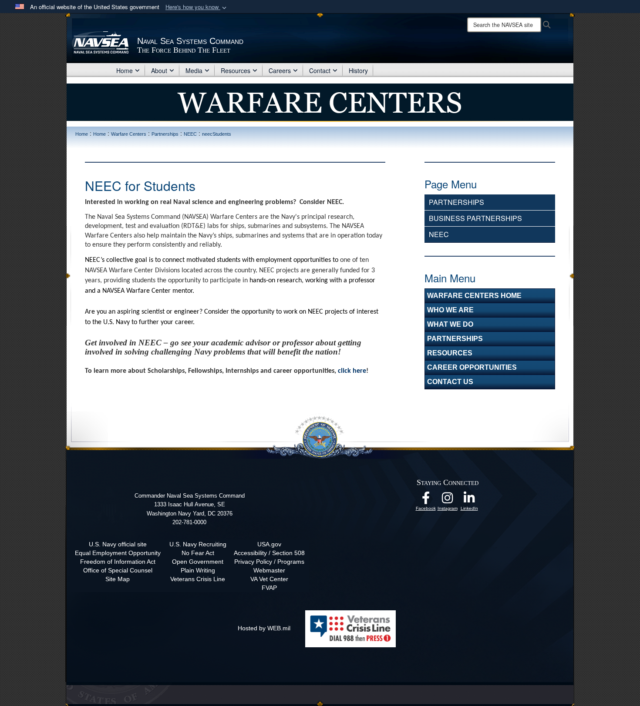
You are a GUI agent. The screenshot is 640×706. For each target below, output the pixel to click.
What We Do (450, 324)
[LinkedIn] (469, 500)
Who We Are (450, 310)
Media (193, 70)
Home (124, 70)
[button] (196, 7)
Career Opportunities (472, 367)
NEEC (439, 234)
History (358, 70)
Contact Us (450, 381)
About (159, 70)
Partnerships (456, 202)
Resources (235, 70)
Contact (319, 70)
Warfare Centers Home (474, 295)
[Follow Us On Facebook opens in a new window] (426, 500)
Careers (280, 70)
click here (352, 371)
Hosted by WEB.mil (264, 628)
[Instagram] (447, 500)
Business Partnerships (475, 218)
